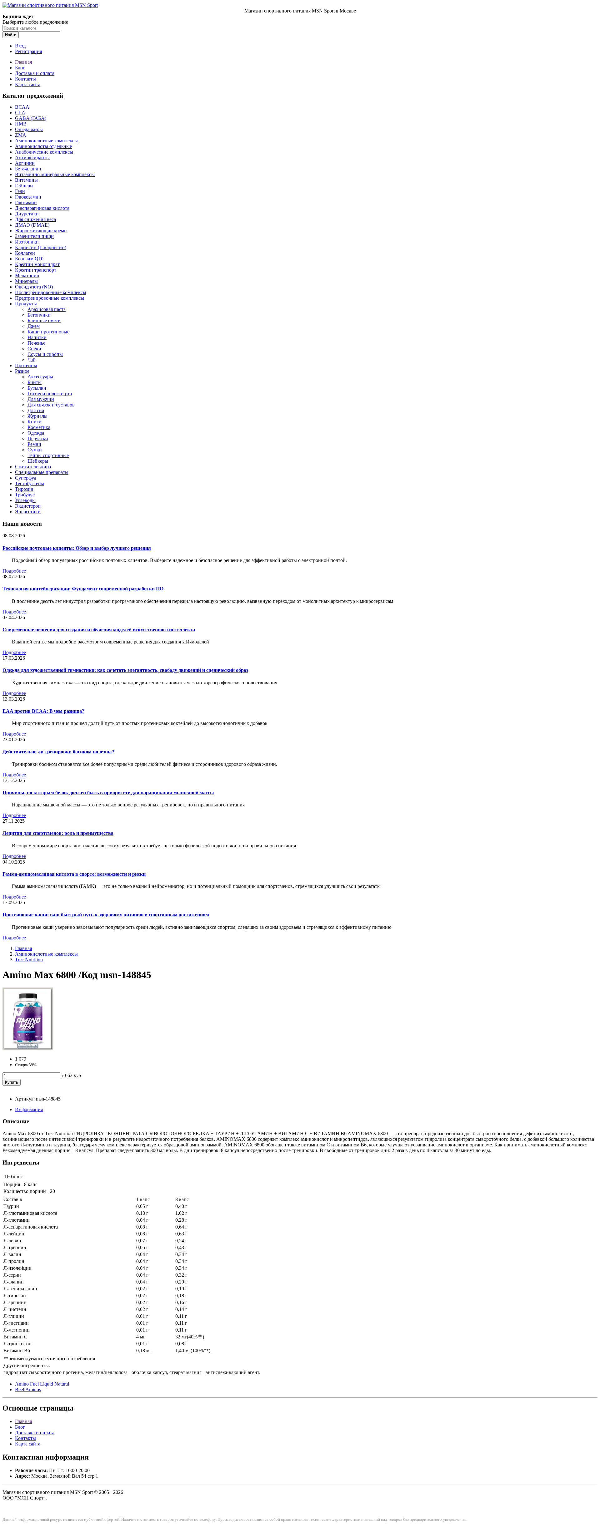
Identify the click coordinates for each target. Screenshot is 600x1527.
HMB (21, 123)
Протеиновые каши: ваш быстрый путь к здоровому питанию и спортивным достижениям (105, 914)
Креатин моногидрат (37, 264)
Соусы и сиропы (45, 354)
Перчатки (38, 438)
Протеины (26, 365)
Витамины (26, 180)
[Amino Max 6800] (27, 1048)
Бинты (35, 382)
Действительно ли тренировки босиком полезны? (58, 751)
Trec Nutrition (29, 959)
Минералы (26, 281)
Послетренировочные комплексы (50, 292)
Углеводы (25, 500)
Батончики (39, 315)
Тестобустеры (29, 483)
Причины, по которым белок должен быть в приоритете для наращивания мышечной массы (108, 792)
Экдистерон (28, 506)
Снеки (34, 348)
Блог (20, 67)
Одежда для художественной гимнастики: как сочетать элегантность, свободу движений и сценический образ (125, 670)
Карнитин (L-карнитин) (40, 247)
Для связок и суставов (51, 404)
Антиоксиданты (32, 157)
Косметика (39, 427)
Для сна (36, 410)
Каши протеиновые (48, 331)
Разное (22, 371)
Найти (10, 34)
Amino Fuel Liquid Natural (42, 1384)
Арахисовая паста (47, 309)
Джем (34, 326)
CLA (20, 112)
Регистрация (28, 51)
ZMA (20, 135)
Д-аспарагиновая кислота (42, 208)
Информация (29, 1109)
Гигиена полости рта (50, 393)
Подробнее (14, 571)
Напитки (37, 337)
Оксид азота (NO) (34, 286)
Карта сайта (27, 84)
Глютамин (26, 202)
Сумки (35, 449)
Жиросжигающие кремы (41, 230)
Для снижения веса (35, 219)
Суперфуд (25, 477)
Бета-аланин (28, 168)
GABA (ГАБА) (30, 118)
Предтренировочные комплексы (49, 298)
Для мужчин (41, 399)
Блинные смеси (44, 320)
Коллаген (25, 253)
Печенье (36, 343)
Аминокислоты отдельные (43, 146)
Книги (35, 421)
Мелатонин (27, 275)
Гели (20, 191)
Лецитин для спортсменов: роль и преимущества (57, 833)
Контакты (25, 78)
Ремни (34, 444)
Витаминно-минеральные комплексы (55, 174)
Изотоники (27, 241)
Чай (32, 359)
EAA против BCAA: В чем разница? (43, 711)
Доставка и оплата (34, 73)
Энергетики (28, 511)
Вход (20, 45)
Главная (23, 62)
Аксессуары (40, 376)
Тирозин (24, 489)
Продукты (26, 303)
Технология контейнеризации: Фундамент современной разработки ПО (82, 588)
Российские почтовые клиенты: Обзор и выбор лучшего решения (76, 548)
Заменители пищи (34, 236)
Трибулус (25, 494)
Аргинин (25, 163)
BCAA (22, 107)
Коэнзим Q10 (29, 258)
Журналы (38, 416)
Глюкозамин (28, 196)
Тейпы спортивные (48, 455)
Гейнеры (24, 185)
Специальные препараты (41, 472)
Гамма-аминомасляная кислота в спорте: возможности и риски (74, 874)
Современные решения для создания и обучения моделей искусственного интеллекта (98, 629)
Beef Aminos (28, 1389)
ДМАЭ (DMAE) (32, 225)
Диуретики (27, 213)
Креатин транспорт (35, 270)
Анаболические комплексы (44, 152)
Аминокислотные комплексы (46, 140)
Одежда (36, 433)
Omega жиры (29, 129)
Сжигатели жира (33, 466)
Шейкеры (38, 461)
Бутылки (37, 388)
